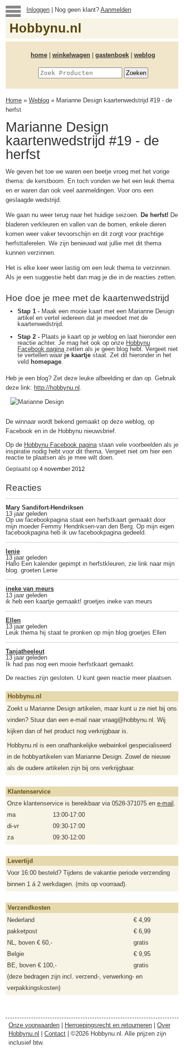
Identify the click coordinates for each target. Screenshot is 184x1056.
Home (14, 100)
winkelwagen (71, 55)
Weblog (39, 100)
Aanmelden (115, 9)
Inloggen (38, 9)
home (39, 55)
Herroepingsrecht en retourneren (108, 1025)
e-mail (165, 803)
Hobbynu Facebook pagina (60, 444)
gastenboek (112, 55)
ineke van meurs (30, 588)
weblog (144, 55)
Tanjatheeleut (25, 651)
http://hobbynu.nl (57, 387)
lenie (13, 551)
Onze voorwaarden (33, 1025)
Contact (55, 1033)
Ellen (13, 620)
